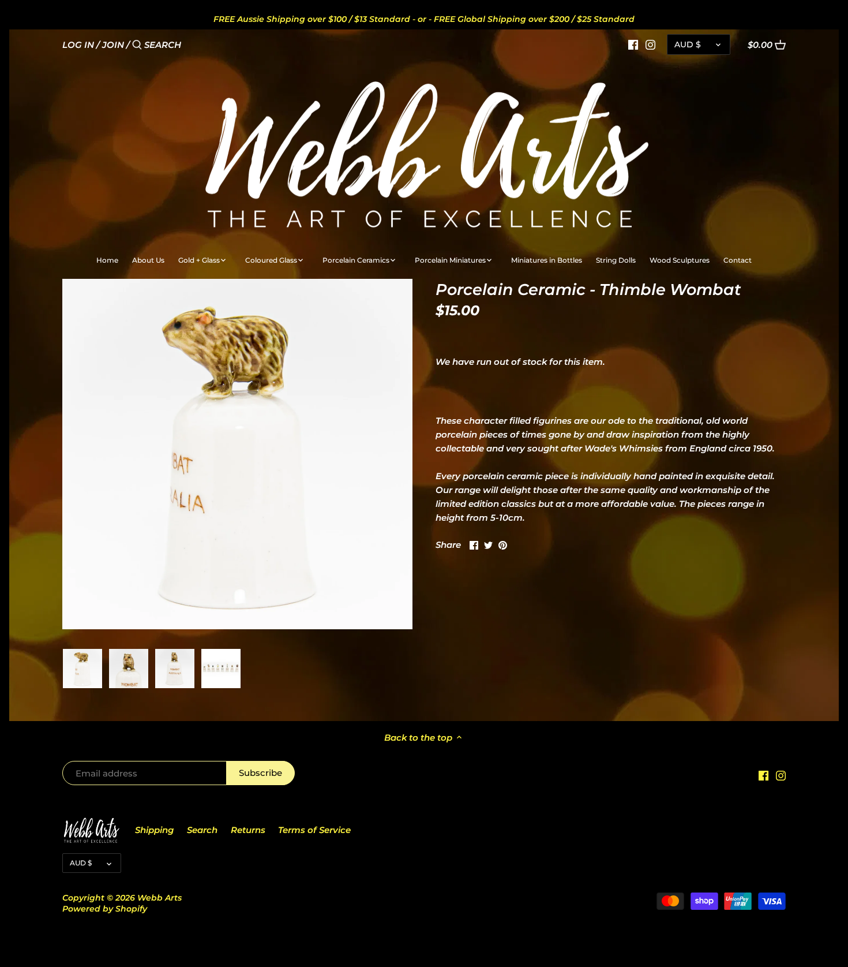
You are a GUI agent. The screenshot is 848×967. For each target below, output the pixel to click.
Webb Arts (159, 897)
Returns (248, 829)
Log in (78, 44)
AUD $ (687, 44)
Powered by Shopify (104, 908)
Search (202, 829)
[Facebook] (633, 44)
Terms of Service (314, 829)
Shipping (154, 829)
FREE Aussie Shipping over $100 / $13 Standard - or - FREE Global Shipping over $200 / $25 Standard (424, 19)
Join (113, 44)
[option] (82, 668)
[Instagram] (650, 44)
